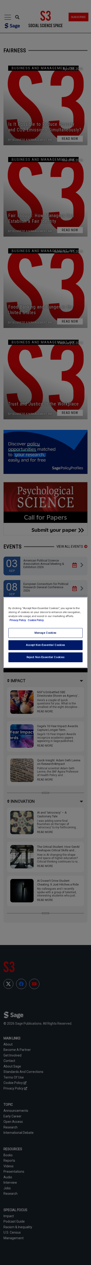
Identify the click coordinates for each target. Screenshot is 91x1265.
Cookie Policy (36, 620)
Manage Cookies (45, 632)
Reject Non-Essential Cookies (46, 657)
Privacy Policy (18, 620)
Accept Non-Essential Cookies (45, 645)
